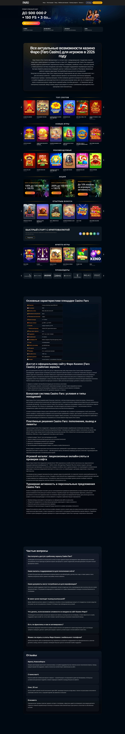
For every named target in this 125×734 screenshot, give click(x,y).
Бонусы (81, 2)
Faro (26, 2)
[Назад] (21, 107)
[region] (62, 110)
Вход (56, 2)
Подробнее (30, 237)
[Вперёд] (103, 107)
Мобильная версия (63, 2)
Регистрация (50, 2)
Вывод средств (74, 2)
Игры (44, 2)
